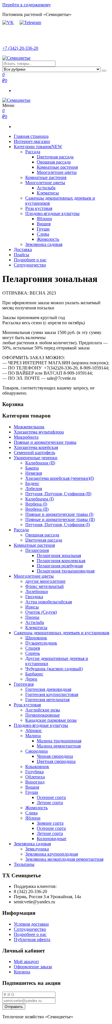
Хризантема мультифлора (39, 432)
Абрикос (33, 730)
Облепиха (35, 776)
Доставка (23, 249)
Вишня (44, 223)
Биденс (32, 483)
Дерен (31, 679)
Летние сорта (50, 802)
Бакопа (32, 468)
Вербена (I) (36, 504)
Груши (43, 228)
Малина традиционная (59, 740)
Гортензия (24, 684)
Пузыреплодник (41, 643)
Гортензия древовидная (48, 689)
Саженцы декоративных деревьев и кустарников (61, 632)
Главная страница (31, 136)
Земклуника (37, 848)
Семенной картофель (34, 452)
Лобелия (33, 488)
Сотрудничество (30, 265)
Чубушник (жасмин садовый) (54, 668)
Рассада (32, 151)
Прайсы (21, 254)
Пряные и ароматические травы (45, 442)
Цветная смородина (56, 761)
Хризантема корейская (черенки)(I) (59, 478)
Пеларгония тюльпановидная (65, 570)
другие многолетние (45, 581)
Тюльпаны (24, 864)
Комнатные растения (57, 167)
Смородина (36, 751)
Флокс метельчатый (44, 586)
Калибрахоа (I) (39, 498)
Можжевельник (29, 426)
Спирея (32, 648)
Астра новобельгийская (48, 601)
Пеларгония (37, 550)
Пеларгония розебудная (60, 565)
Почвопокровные (42, 715)
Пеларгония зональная (59, 555)
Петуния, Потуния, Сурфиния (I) (57, 524)
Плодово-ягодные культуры (52, 213)
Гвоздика (34, 596)
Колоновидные (51, 838)
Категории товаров (38, 146)
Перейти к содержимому (26, 4)
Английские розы (42, 709)
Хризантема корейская (36, 447)
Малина (33, 735)
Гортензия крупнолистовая (51, 694)
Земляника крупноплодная (51, 854)
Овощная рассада (54, 162)
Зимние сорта (50, 823)
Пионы (32, 617)
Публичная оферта (32, 939)
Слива (43, 234)
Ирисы (32, 607)
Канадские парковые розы (51, 720)
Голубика (34, 771)
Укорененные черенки (35, 457)
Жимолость (48, 239)
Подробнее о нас (30, 259)
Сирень (32, 653)
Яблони (44, 218)
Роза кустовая (38, 208)
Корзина (22, 971)
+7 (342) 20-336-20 (20, 48)
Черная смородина (55, 756)
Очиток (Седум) (41, 612)
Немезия (33, 473)
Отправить (14, 1007)
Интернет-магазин (32, 141)
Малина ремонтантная (59, 745)
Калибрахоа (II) (40, 462)
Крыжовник (37, 766)
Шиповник (36, 637)
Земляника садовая (43, 244)
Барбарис (34, 673)
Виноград (35, 782)
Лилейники (36, 591)
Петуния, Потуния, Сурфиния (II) (58, 493)
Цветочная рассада (55, 156)
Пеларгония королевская (61, 560)
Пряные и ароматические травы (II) (60, 519)
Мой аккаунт (26, 961)
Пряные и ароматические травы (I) (59, 514)
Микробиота (26, 437)
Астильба (46, 187)
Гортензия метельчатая (47, 699)
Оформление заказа (33, 966)
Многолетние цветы (57, 172)
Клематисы (48, 192)
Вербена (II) (37, 509)
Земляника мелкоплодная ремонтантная (64, 859)
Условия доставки (31, 924)
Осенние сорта (51, 797)
